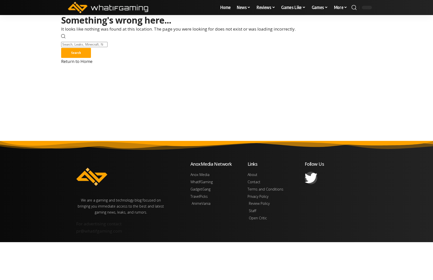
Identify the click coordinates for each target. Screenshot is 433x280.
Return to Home (76, 61)
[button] (354, 7)
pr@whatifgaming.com (99, 231)
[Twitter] (311, 178)
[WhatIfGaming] (108, 7)
